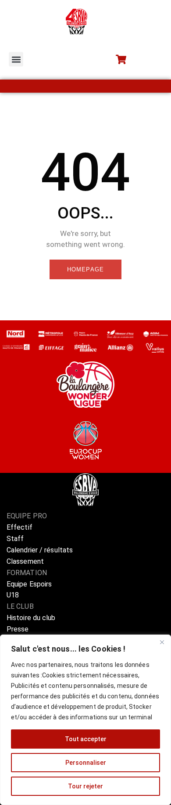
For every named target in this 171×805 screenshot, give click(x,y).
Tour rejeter (85, 786)
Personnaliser (85, 762)
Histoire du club (31, 618)
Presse (18, 629)
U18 (13, 595)
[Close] (162, 642)
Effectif (20, 527)
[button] (16, 59)
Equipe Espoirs (29, 584)
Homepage (85, 269)
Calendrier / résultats (40, 550)
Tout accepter (86, 739)
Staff (15, 538)
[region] (85, 720)
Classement (25, 561)
